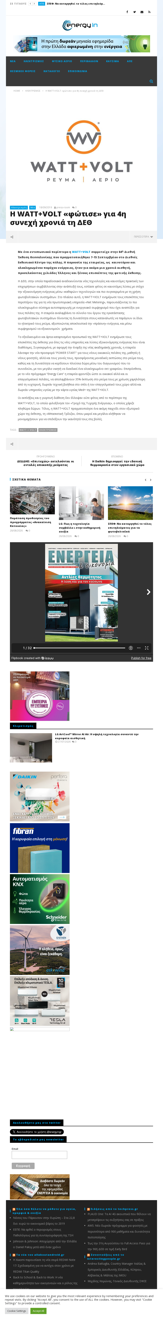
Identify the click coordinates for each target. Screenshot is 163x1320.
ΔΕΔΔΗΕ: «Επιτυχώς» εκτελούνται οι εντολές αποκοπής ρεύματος (45, 461)
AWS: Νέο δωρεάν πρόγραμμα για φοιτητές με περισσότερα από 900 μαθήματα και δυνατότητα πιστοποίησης (119, 1231)
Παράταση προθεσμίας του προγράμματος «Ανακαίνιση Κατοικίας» (30, 522)
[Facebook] (127, 12)
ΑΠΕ (41, 3)
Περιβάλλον (89, 61)
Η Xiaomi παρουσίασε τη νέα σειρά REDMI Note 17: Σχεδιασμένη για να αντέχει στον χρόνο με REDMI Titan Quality (44, 1265)
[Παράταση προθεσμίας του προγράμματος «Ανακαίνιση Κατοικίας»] (32, 500)
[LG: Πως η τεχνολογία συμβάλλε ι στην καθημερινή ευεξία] (81, 503)
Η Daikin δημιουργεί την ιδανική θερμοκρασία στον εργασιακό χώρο (117, 461)
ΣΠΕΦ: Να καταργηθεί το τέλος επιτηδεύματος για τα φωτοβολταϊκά (76, 3)
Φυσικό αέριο (62, 61)
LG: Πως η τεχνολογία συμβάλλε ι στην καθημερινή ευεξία (79, 527)
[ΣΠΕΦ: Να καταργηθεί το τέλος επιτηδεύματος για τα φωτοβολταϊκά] (130, 503)
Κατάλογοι (52, 71)
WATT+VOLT (81, 252)
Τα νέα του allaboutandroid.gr (40, 1254)
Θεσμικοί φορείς (23, 71)
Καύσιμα (112, 61)
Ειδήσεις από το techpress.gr (114, 1209)
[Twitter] (134, 12)
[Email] (142, 12)
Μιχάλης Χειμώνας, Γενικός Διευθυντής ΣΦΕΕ (117, 1281)
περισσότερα (142, 236)
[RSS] (149, 12)
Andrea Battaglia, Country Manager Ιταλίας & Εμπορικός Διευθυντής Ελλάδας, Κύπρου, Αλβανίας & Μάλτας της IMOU (117, 1269)
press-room (63, 207)
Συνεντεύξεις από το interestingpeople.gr (105, 1256)
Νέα (13, 61)
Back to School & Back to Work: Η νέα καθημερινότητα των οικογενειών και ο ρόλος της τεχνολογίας (45, 1283)
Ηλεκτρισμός (34, 61)
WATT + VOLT (28, 429)
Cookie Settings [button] (16, 1311)
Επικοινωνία (77, 71)
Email (15, 1149)
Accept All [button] (38, 1311)
